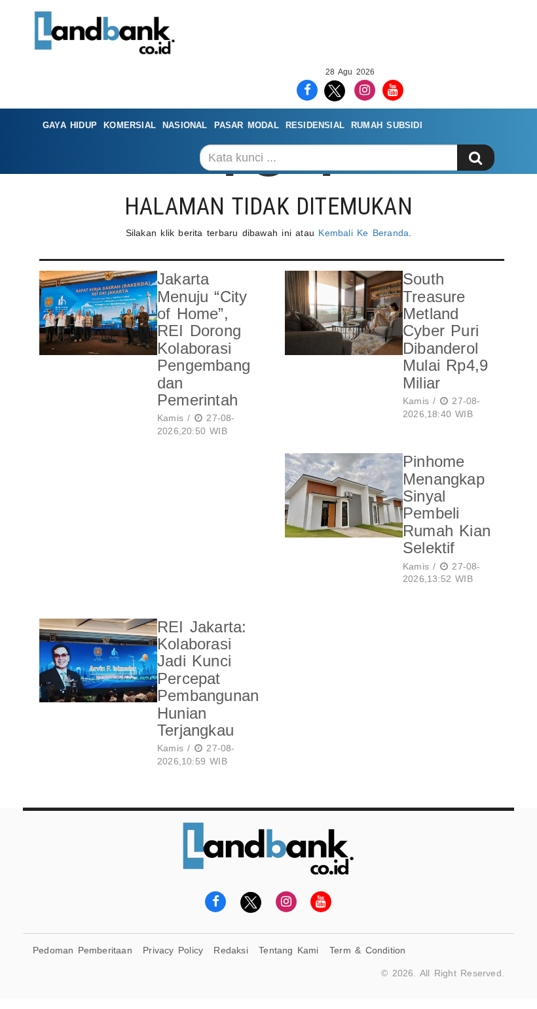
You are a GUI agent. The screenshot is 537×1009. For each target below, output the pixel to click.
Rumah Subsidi (386, 125)
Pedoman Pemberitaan (82, 950)
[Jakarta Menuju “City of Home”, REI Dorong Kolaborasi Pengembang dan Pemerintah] (95, 356)
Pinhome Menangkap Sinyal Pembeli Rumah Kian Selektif (447, 504)
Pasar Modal (246, 125)
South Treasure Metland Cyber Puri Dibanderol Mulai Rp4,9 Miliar (445, 330)
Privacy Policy (173, 950)
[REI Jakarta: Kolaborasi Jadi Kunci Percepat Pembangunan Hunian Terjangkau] (95, 695)
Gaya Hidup (70, 125)
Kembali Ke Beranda (363, 233)
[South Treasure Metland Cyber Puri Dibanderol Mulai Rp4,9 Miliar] (340, 347)
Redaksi (230, 950)
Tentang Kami (289, 950)
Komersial (129, 125)
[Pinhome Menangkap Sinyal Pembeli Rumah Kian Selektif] (340, 521)
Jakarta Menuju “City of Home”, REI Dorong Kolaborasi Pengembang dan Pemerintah (203, 339)
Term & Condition (367, 950)
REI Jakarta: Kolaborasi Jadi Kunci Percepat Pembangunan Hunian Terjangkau (208, 678)
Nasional (185, 125)
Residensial (315, 125)
